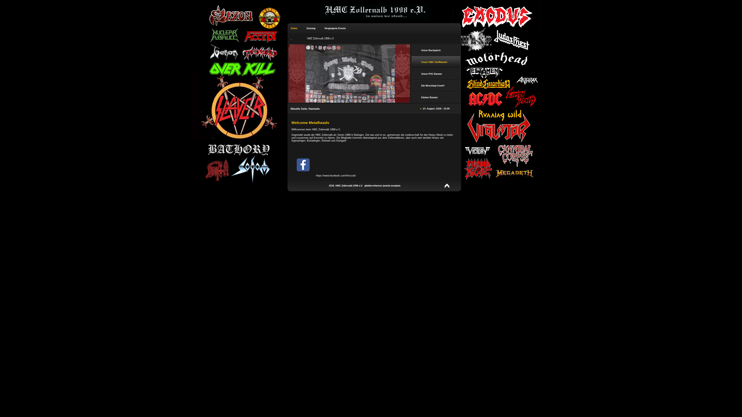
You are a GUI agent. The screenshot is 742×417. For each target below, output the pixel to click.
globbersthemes (373, 185)
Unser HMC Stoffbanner (434, 62)
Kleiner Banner (429, 97)
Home (294, 28)
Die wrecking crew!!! (433, 85)
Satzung (310, 28)
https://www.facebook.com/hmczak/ (335, 175)
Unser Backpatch (431, 50)
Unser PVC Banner (431, 74)
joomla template (392, 185)
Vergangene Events (335, 28)
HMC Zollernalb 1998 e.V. (320, 38)
